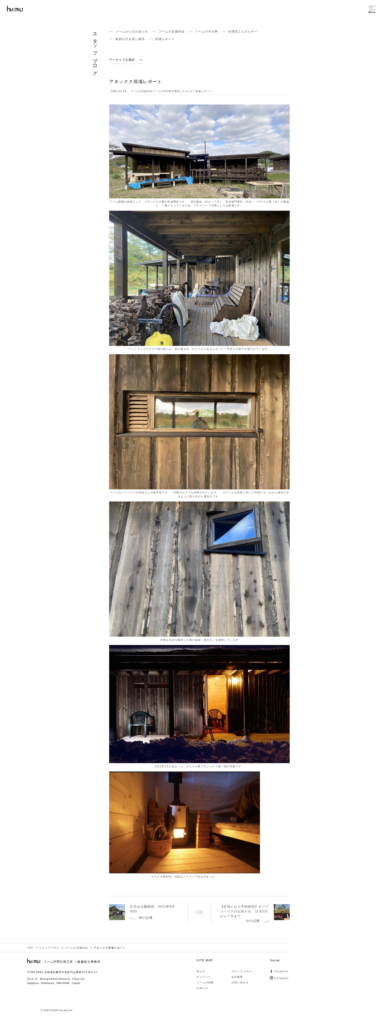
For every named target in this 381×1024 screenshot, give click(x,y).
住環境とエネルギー (243, 31)
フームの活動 (205, 982)
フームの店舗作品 (171, 31)
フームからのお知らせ (131, 31)
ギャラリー (203, 976)
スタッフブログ (241, 971)
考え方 (200, 971)
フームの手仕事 (206, 31)
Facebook (281, 971)
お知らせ (202, 988)
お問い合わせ (240, 982)
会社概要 (237, 976)
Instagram (281, 978)
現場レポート (166, 39)
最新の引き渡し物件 (130, 39)
